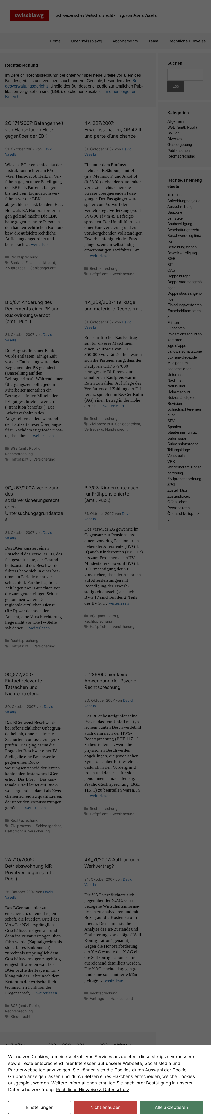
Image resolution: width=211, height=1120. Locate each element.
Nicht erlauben (105, 1107)
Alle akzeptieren (171, 1107)
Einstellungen (40, 1107)
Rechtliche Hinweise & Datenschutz (92, 1089)
